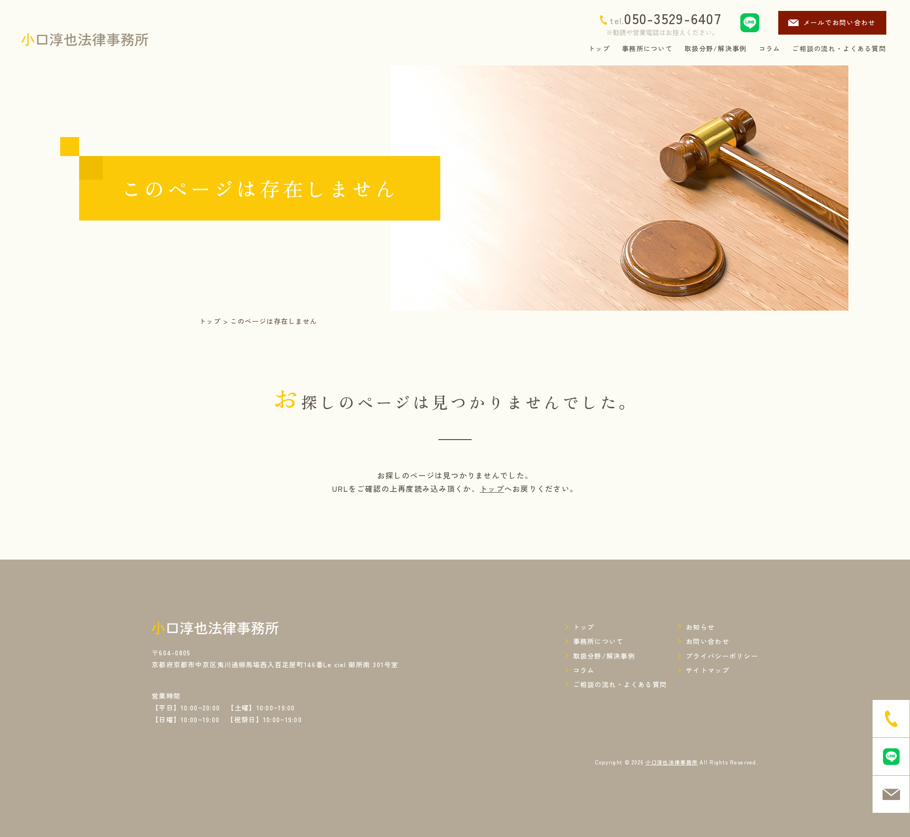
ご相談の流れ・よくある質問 (620, 684)
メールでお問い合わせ (839, 22)
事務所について (598, 641)
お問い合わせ (707, 641)
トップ (210, 321)
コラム (584, 670)
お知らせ (700, 627)
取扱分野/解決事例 (604, 656)
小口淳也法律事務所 (672, 762)
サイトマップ (707, 670)
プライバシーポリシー (722, 656)
